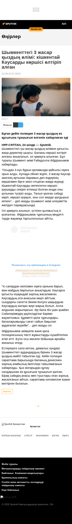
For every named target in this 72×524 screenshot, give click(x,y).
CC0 (4, 119)
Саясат (28, 435)
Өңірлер (7, 391)
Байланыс (8, 473)
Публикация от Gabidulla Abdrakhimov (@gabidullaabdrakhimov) (37, 272)
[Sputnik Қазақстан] (10, 25)
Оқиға (65, 435)
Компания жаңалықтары (29, 473)
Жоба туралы (10, 464)
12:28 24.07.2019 (11, 73)
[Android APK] (8, 497)
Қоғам (55, 435)
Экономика (42, 435)
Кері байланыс (10, 490)
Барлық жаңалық (11, 435)
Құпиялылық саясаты (14, 477)
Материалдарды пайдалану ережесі (23, 468)
